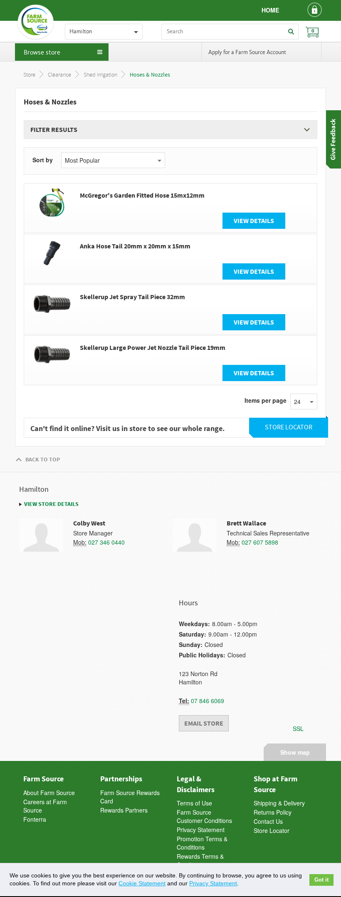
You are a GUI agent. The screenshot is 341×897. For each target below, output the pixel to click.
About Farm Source (49, 792)
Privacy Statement (201, 829)
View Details (254, 220)
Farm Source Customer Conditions (204, 816)
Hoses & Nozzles (150, 75)
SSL (298, 728)
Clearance (59, 75)
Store (29, 75)
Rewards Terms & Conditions (200, 860)
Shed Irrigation (100, 75)
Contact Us (268, 821)
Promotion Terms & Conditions (202, 843)
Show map (295, 751)
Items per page (266, 400)
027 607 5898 (260, 542)
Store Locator (271, 830)
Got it (321, 880)
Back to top (42, 459)
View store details (51, 504)
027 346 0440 (106, 542)
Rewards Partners (124, 810)
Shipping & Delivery (279, 803)
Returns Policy (273, 812)
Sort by (42, 160)
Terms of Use (194, 803)
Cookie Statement (142, 883)
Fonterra (34, 819)
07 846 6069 (207, 700)
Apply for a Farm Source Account (247, 52)
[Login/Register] (314, 9)
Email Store (203, 723)
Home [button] (270, 10)
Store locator (288, 427)
